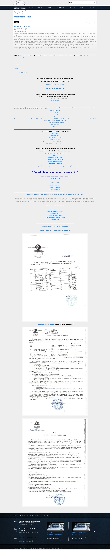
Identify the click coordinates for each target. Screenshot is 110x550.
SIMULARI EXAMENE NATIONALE (27, 538)
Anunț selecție (55, 187)
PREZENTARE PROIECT (55, 157)
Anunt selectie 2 (55, 124)
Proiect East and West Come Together (55, 230)
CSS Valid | (16, 547)
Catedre (49, 7)
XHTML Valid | (22, 547)
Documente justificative (19, 62)
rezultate (16, 68)
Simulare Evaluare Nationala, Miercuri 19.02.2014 (28, 529)
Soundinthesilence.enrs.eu (55, 211)
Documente (82, 7)
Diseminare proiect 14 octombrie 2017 (55, 205)
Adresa (55, 116)
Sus (27, 547)
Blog (70, 7)
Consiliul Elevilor (60, 7)
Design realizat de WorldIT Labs (45, 548)
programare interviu (23, 72)
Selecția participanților (55, 215)
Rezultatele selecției (55, 185)
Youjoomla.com (58, 548)
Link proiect (55, 133)
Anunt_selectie (55, 114)
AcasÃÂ (31, 7)
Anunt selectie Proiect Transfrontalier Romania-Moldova (27, 60)
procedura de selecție (19, 58)
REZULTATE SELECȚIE (55, 88)
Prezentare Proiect (55, 135)
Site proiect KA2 (55, 178)
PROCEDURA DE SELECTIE (55, 137)
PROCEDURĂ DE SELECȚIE (55, 161)
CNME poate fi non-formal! (22, 26)
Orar (75, 7)
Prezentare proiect (55, 213)
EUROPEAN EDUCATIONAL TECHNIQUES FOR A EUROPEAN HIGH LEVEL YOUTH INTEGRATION (55, 194)
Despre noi (39, 7)
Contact (92, 7)
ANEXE (56, 112)
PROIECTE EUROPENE (22, 17)
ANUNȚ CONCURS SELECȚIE (55, 159)
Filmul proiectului (55, 219)
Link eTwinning (55, 182)
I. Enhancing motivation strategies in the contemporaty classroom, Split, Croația (55, 166)
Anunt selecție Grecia (55, 85)
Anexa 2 (16, 64)
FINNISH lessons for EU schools (55, 227)
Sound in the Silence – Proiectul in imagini (55, 217)
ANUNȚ (55, 155)
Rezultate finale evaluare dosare (56, 122)
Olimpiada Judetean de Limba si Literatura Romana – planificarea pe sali (29, 522)
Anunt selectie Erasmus (55, 110)
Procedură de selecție (45, 324)
